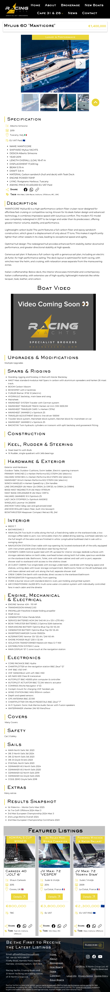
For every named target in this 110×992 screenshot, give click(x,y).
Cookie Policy (101, 976)
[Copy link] (37, 189)
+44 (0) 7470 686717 (19, 957)
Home (53, 955)
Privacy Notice (85, 976)
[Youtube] (100, 956)
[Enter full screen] (92, 346)
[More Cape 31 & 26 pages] (62, 13)
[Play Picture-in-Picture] (87, 346)
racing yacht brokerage (46, 985)
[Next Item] (81, 64)
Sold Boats (57, 980)
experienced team (84, 987)
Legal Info (71, 976)
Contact (55, 976)
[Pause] (14, 346)
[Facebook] (25, 189)
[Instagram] (88, 956)
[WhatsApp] (31, 189)
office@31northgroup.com (26, 954)
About (53, 959)
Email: (9, 954)
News (53, 972)
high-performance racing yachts (77, 985)
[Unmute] (19, 346)
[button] (93, 945)
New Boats (56, 967)
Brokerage (56, 963)
